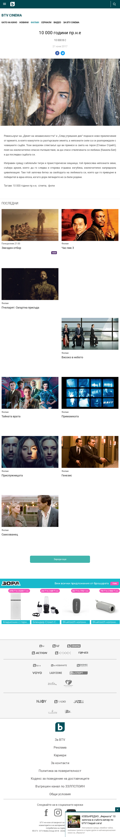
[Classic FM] (52, 712)
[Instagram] (58, 811)
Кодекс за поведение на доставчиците (60, 778)
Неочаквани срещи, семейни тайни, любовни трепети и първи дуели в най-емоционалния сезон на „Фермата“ (91, 830)
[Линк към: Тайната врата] (30, 405)
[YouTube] (71, 811)
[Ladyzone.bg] (56, 673)
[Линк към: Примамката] (90, 405)
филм (51, 185)
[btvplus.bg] (37, 665)
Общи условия (60, 794)
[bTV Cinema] (74, 646)
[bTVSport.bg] (79, 673)
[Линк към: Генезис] (90, 464)
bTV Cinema (12, 15)
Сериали (46, 22)
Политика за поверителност (60, 771)
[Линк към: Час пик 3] (90, 237)
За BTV (60, 740)
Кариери (60, 755)
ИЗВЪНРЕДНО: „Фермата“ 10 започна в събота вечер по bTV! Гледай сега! (98, 820)
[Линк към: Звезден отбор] (30, 237)
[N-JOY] (41, 702)
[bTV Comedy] (56, 646)
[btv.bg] (42, 646)
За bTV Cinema (71, 22)
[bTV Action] (39, 653)
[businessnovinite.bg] (82, 665)
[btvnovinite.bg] (59, 665)
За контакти (60, 763)
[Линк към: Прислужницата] (30, 464)
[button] (112, 89)
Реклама (60, 747)
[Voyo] (37, 672)
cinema (42, 185)
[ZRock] (68, 711)
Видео (57, 22)
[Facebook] (47, 811)
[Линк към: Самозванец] (30, 523)
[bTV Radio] (60, 701)
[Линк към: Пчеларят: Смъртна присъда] (30, 296)
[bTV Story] (63, 653)
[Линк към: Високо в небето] (90, 346)
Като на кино (9, 22)
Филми (35, 22)
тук (114, 583)
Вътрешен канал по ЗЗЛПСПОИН (60, 786)
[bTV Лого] (60, 727)
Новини (24, 22)
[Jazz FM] (79, 701)
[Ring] (83, 653)
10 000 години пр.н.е (24, 185)
